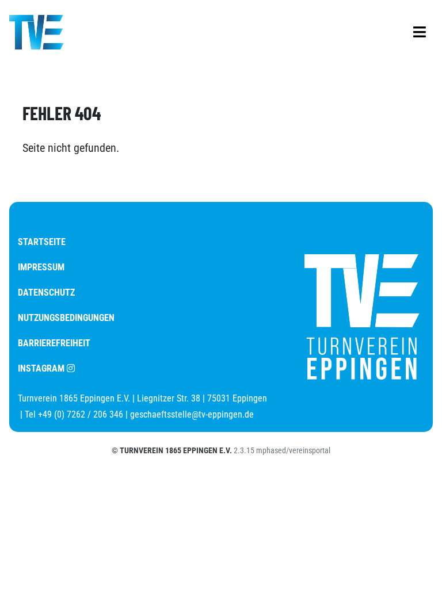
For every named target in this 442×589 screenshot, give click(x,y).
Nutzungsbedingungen (66, 317)
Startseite (42, 241)
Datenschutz (46, 292)
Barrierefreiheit (54, 343)
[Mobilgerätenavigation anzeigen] (419, 32)
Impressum (41, 267)
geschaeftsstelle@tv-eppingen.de (192, 414)
